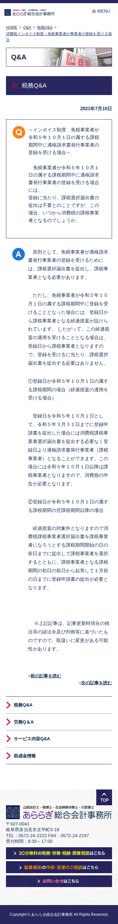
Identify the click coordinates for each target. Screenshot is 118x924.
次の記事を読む (96, 682)
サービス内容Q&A (32, 738)
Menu (101, 11)
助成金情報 (25, 755)
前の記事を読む (46, 675)
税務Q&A (23, 704)
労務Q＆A (24, 721)
